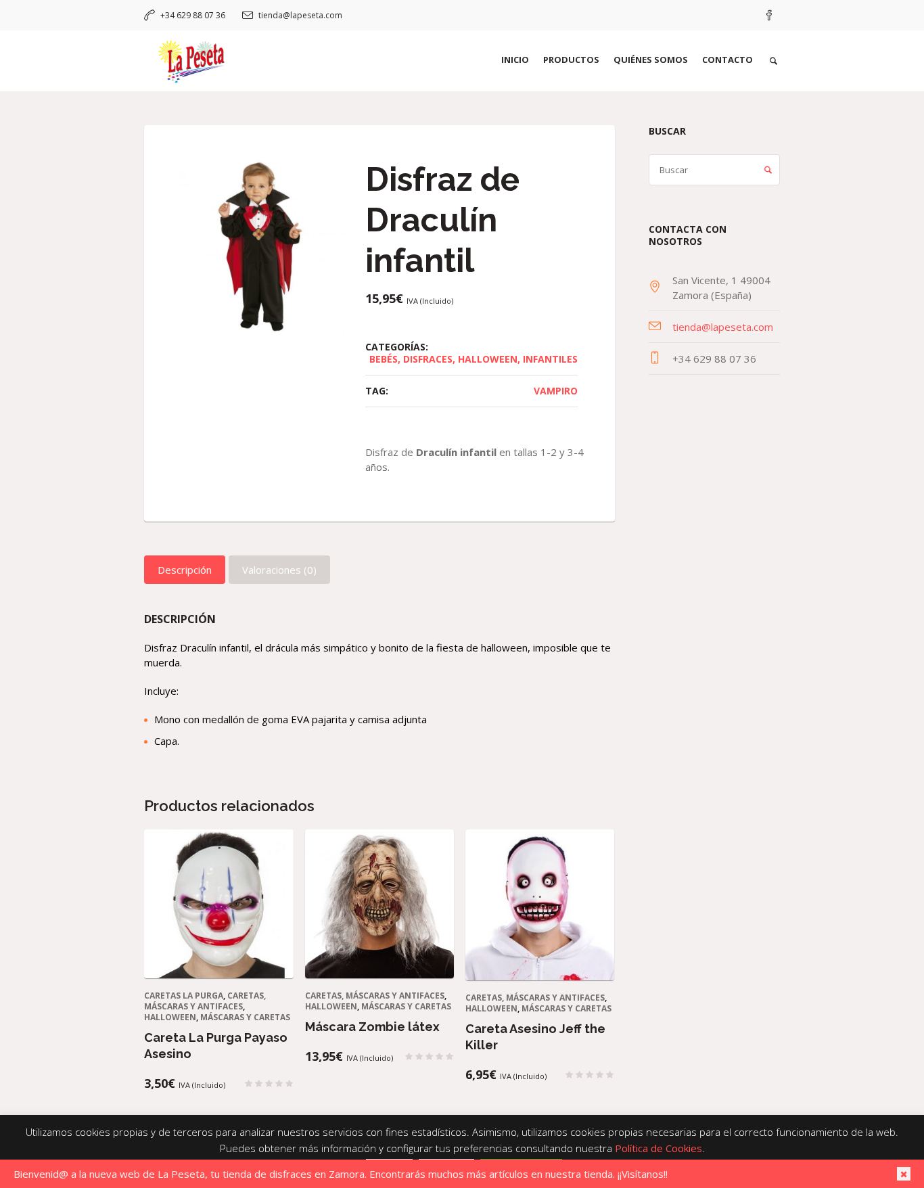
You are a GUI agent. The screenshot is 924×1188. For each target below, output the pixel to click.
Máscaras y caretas (245, 1017)
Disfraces (428, 358)
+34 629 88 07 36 (192, 15)
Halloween (487, 358)
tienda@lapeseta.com (300, 15)
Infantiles (550, 358)
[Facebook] (769, 15)
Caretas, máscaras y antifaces (205, 1001)
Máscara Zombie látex (372, 1027)
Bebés (383, 358)
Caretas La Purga (183, 995)
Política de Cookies (658, 1148)
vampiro (556, 390)
